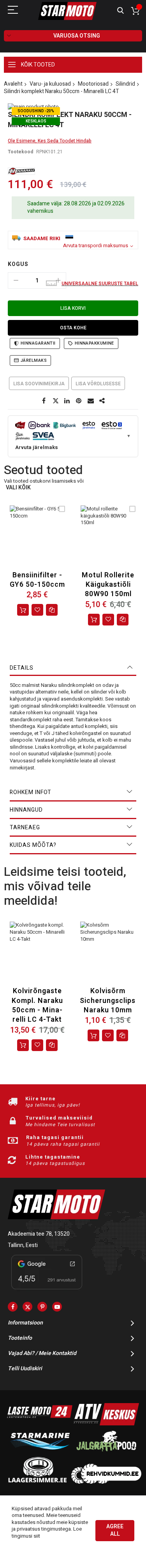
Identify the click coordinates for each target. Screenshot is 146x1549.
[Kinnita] (79, 401)
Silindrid (125, 84)
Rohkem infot (30, 792)
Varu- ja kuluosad (50, 84)
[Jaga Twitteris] (56, 401)
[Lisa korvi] (23, 610)
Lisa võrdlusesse (98, 383)
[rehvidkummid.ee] (106, 1482)
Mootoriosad (93, 84)
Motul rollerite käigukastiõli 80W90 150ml (108, 585)
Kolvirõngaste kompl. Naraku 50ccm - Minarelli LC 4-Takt (37, 1005)
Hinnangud (26, 810)
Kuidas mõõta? (33, 845)
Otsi (120, 11)
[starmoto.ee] (67, 11)
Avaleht (13, 84)
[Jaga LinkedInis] (67, 401)
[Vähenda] (16, 280)
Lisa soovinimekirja (39, 383)
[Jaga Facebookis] (44, 401)
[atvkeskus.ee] (106, 1423)
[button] (37, 610)
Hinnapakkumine (94, 343)
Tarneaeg (25, 827)
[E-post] (91, 401)
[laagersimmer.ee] (37, 1482)
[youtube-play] (57, 1307)
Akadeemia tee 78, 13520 (39, 1234)
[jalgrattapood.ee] (106, 1453)
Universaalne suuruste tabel (100, 283)
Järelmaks (34, 360)
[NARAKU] (21, 171)
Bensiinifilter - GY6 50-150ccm (37, 580)
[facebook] (13, 1307)
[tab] (73, 668)
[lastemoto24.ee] (39, 1423)
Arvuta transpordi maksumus (95, 245)
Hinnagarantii (38, 343)
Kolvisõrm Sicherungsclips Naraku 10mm (107, 1000)
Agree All (114, 1530)
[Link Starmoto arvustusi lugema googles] (47, 1290)
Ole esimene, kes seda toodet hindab (49, 140)
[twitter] (27, 1307)
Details (21, 668)
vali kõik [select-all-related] (18, 488)
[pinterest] (42, 1307)
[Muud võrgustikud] (102, 401)
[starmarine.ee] (39, 1453)
